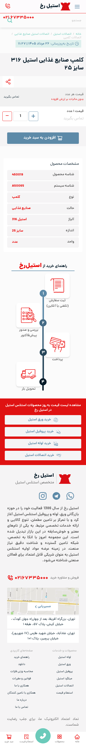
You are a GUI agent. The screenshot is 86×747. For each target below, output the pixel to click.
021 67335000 (43, 735)
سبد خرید (8, 742)
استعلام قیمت (26, 742)
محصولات (59, 742)
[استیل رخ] (65, 6)
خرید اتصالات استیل (39, 455)
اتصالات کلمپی (72, 37)
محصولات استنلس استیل (23, 405)
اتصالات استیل (62, 34)
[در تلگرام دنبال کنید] (56, 496)
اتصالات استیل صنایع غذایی (31, 34)
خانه (77, 742)
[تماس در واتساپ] (70, 496)
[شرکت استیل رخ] (63, 479)
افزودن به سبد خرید (39, 138)
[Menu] (77, 6)
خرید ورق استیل (39, 419)
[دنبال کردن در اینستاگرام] (43, 496)
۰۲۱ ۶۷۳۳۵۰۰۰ (31, 578)
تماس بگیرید (11, 97)
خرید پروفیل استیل (40, 431)
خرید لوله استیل (39, 443)
